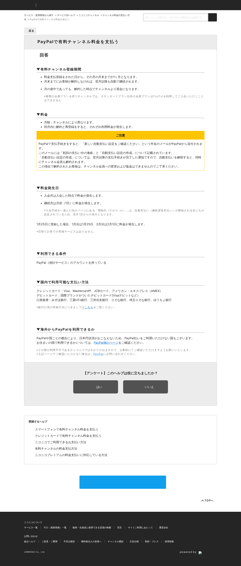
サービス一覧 (31, 527)
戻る (31, 30)
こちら (89, 307)
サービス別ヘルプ (66, 15)
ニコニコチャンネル (89, 15)
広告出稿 (134, 541)
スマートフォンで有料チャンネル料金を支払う (66, 429)
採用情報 (169, 541)
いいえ (149, 387)
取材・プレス (152, 541)
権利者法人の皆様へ (91, 541)
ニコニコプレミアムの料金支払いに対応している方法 (71, 455)
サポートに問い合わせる (122, 482)
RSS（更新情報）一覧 (55, 527)
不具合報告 (69, 541)
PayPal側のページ (106, 342)
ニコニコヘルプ (59, 5)
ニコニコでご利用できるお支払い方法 (60, 442)
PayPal (98, 353)
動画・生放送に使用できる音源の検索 (92, 527)
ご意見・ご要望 (49, 541)
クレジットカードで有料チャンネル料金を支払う (68, 436)
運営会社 (163, 527)
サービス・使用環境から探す (38, 15)
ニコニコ (29, 5)
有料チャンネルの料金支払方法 (56, 448)
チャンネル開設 (116, 541)
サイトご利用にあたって (140, 527)
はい (99, 387)
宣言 (119, 527)
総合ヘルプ (29, 541)
